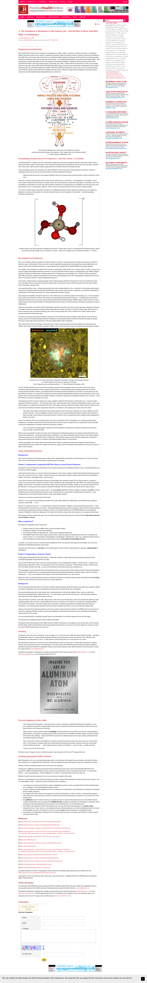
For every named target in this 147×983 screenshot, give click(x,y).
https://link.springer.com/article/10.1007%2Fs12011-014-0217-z (41, 836)
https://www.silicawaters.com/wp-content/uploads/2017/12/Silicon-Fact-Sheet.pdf (45, 828)
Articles (30, 17)
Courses (42, 2)
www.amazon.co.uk (112, 87)
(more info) (27, 38)
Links (75, 17)
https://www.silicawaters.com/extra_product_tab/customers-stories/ (40, 843)
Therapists (53, 2)
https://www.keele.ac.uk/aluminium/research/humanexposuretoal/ (40, 822)
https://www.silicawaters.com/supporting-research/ (36, 864)
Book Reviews (53, 17)
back (98, 24)
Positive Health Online (41, 9)
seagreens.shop (110, 107)
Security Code (27, 954)
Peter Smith (113, 23)
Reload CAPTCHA (43, 946)
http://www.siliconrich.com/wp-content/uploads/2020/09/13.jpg (39, 858)
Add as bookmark (19, 31)
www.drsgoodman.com (113, 158)
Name (24, 917)
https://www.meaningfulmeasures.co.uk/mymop (35, 867)
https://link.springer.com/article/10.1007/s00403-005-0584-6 (38, 854)
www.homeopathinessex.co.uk (115, 97)
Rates (70, 2)
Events (22, 2)
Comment (26, 928)
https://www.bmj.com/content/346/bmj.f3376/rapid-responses (37, 873)
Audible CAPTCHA (43, 949)
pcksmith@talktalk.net (37, 649)
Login (125, 2)
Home (22, 17)
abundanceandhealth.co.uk (114, 138)
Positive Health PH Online (63, 896)
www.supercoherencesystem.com (116, 148)
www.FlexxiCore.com (112, 118)
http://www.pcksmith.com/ (114, 74)
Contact (82, 17)
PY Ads (62, 2)
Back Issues (41, 17)
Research (66, 17)
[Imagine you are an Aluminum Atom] (59, 685)
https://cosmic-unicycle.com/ (114, 76)
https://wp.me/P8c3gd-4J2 (28, 840)
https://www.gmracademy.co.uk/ (115, 78)
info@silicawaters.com (83, 652)
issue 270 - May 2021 (51, 40)
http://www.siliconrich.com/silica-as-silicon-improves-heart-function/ (42, 861)
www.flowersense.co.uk (113, 128)
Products (32, 2)
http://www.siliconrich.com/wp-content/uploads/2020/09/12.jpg (40, 825)
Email (24, 923)
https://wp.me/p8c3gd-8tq (26, 654)
